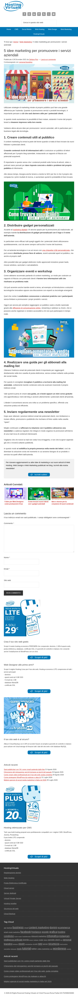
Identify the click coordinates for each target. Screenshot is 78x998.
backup (9, 928)
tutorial (26, 948)
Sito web (7, 580)
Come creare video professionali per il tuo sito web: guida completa (28, 775)
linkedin (31, 940)
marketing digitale (20, 230)
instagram (64, 936)
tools (19, 949)
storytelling (7, 949)
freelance (36, 932)
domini (53, 927)
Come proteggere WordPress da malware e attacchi (22, 777)
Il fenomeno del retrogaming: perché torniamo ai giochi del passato (28, 772)
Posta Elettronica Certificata (15, 883)
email (6, 932)
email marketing (14, 932)
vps (51, 949)
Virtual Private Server (12, 898)
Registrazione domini (12, 873)
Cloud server (9, 888)
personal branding (25, 62)
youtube (69, 949)
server (45, 944)
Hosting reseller (10, 904)
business (18, 927)
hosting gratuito (18, 936)
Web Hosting (9, 878)
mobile (41, 940)
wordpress (59, 948)
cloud (26, 928)
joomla (26, 940)
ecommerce (64, 927)
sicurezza (53, 943)
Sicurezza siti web (11, 909)
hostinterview (26, 936)
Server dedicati (10, 893)
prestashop (28, 944)
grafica (53, 931)
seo (40, 943)
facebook (25, 931)
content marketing (39, 927)
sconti (35, 944)
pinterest (15, 944)
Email (7, 569)
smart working (64, 944)
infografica (53, 936)
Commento (9, 523)
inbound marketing (38, 936)
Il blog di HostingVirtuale (39, 6)
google (45, 932)
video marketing (43, 949)
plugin (21, 944)
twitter (34, 949)
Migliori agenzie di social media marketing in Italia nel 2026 (25, 780)
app (5, 928)
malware (35, 940)
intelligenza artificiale (13, 940)
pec (61, 940)
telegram (13, 949)
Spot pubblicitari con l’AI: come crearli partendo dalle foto (24, 769)
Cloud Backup (9, 914)
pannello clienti (54, 940)
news (45, 940)
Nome (7, 557)
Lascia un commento (48, 59)
